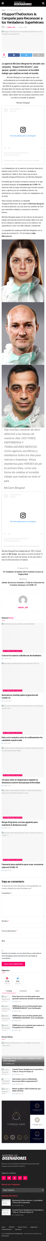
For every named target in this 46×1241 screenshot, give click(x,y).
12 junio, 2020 (7, 658)
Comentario (7, 893)
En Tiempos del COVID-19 (15, 10)
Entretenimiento (7, 1229)
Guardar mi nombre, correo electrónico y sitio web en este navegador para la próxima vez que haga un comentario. (21, 955)
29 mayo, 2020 (7, 828)
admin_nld (11, 27)
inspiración (34, 1227)
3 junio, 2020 (6, 743)
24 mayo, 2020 (7, 870)
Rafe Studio (5, 1236)
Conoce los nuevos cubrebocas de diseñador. (22, 655)
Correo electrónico (9, 931)
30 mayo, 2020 (7, 785)
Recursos (18, 1229)
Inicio (3, 1227)
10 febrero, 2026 (9, 1063)
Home (3, 10)
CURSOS (11, 1227)
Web (3, 941)
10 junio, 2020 (7, 701)
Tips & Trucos (22, 1227)
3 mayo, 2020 (22, 27)
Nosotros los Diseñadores (15, 1233)
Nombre (5, 921)
